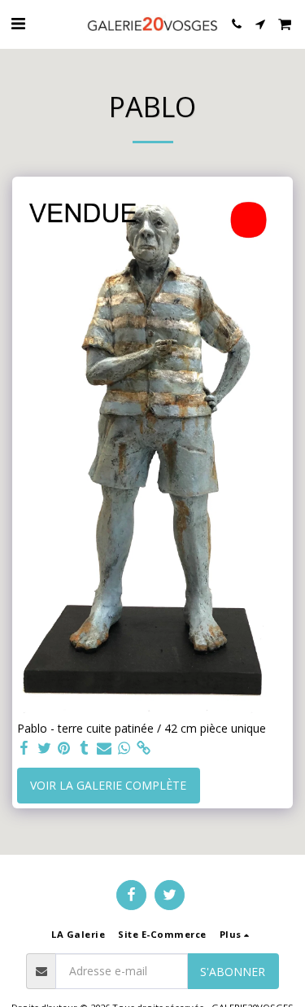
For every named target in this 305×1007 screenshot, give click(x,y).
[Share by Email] (104, 748)
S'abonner (232, 971)
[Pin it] (64, 748)
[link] (144, 748)
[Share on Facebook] (24, 748)
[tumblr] (84, 748)
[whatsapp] (124, 748)
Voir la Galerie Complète (108, 785)
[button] (18, 23)
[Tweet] (44, 748)
